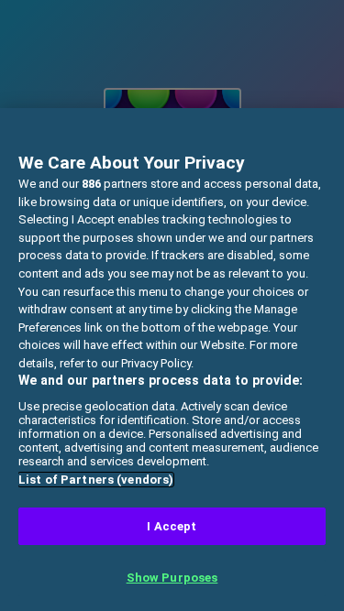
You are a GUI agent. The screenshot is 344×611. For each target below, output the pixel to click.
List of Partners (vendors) (95, 479)
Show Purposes (172, 577)
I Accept (171, 526)
